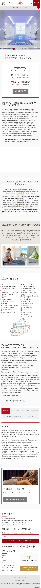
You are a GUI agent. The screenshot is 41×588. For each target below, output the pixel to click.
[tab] (5, 419)
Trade (4, 568)
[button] (20, 8)
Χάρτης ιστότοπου (8, 580)
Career (4, 570)
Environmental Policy (8, 573)
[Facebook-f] (20, 556)
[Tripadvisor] (24, 556)
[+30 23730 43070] (31, 2)
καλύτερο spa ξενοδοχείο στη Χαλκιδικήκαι (23, 111)
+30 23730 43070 (17, 84)
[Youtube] (30, 556)
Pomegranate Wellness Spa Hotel (8, 11)
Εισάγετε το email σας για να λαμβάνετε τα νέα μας (18, 543)
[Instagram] (27, 556)
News (4, 565)
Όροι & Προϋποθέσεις (9, 578)
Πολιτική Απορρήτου (8, 575)
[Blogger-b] (33, 556)
